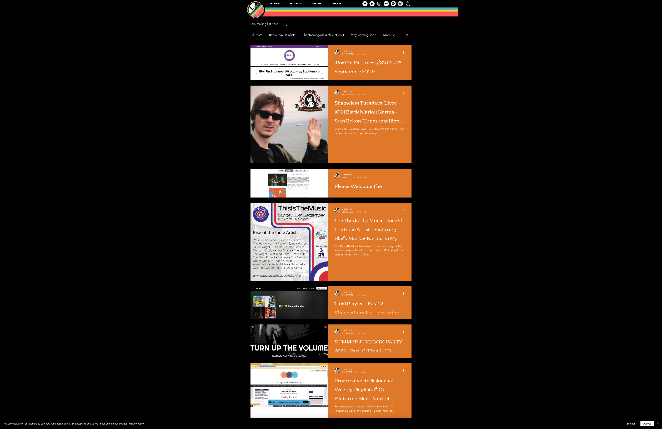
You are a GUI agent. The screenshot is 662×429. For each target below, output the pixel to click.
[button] (408, 3)
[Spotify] (393, 3)
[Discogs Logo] (400, 3)
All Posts (256, 35)
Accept (647, 423)
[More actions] (405, 52)
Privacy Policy (136, 423)
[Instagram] (379, 3)
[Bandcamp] (386, 3)
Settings (631, 423)
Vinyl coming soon (363, 35)
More (387, 35)
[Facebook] (365, 3)
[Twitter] (372, 3)
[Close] (658, 423)
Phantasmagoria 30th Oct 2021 (323, 35)
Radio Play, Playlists (282, 35)
